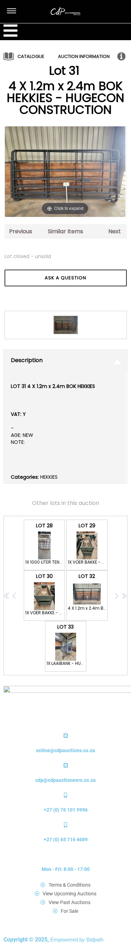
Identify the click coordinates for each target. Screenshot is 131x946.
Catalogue (30, 56)
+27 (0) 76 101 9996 (66, 810)
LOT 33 (66, 644)
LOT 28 (45, 543)
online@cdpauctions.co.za (65, 750)
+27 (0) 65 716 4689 (66, 839)
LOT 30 (45, 594)
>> (123, 596)
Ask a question (65, 277)
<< (7, 596)
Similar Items (65, 231)
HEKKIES (49, 477)
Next (114, 231)
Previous (20, 231)
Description (27, 360)
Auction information (84, 56)
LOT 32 (88, 592)
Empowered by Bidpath (76, 940)
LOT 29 (88, 543)
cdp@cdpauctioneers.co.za (65, 780)
